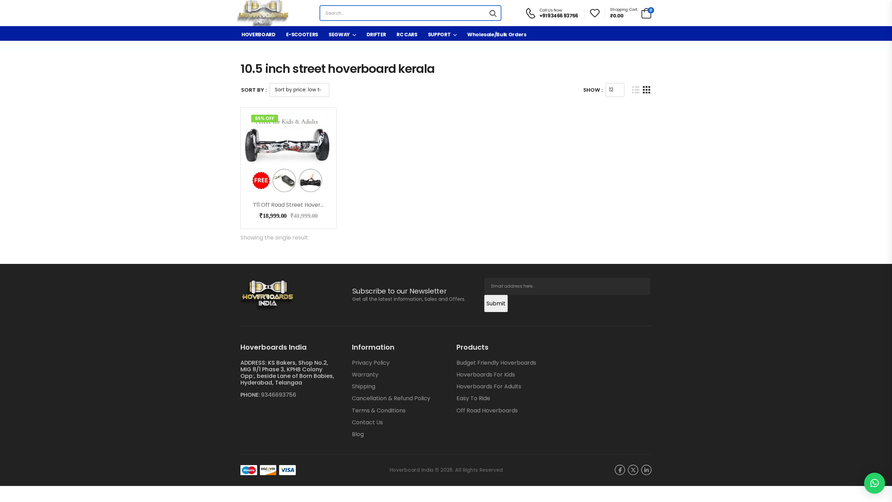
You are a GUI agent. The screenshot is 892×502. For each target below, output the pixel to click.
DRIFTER (376, 34)
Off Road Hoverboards (487, 410)
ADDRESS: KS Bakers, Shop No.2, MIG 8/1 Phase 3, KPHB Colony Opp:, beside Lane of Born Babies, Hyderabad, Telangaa (287, 373)
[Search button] (493, 13)
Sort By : (254, 89)
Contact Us (367, 422)
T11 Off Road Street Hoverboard (295, 205)
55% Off (264, 118)
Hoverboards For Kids (485, 374)
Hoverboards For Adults (488, 386)
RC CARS (407, 34)
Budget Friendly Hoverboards (496, 362)
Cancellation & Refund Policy (391, 398)
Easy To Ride (473, 398)
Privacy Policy (371, 362)
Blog (358, 434)
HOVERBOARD (258, 34)
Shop (256, 46)
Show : (593, 89)
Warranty (365, 374)
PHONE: (250, 395)
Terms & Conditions (379, 410)
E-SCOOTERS (302, 34)
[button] (874, 483)
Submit (496, 303)
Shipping (363, 386)
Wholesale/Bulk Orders (496, 34)
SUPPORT (439, 34)
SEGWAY (339, 34)
